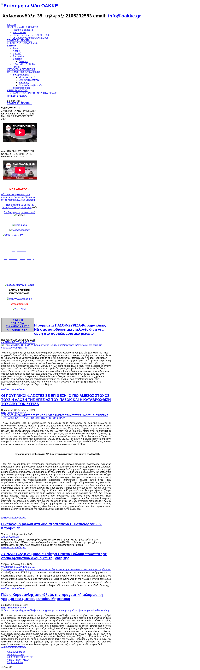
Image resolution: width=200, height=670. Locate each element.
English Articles (15, 662)
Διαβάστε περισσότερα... (13, 389)
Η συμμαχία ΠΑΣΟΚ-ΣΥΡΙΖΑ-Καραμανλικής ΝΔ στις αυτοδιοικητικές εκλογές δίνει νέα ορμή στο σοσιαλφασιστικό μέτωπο (70, 329)
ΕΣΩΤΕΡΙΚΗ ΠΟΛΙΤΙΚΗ (19, 103)
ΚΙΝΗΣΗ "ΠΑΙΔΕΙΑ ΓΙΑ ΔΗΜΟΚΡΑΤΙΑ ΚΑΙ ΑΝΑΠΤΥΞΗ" (18, 324)
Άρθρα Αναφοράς (10, 537)
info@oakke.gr (124, 15)
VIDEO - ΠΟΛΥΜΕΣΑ (18, 660)
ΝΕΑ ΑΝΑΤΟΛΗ (15, 654)
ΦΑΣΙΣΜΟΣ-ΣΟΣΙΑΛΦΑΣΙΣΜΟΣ (18, 342)
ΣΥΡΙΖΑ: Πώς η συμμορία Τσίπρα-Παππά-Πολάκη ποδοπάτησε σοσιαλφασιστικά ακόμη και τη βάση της (54, 556)
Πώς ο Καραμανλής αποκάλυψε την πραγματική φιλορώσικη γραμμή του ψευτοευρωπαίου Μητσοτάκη (52, 597)
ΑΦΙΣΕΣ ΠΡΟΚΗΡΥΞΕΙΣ (20, 657)
